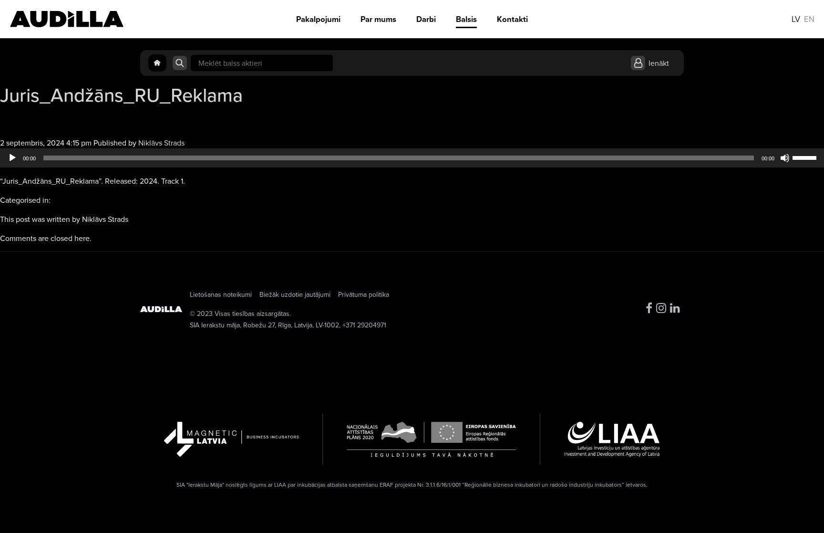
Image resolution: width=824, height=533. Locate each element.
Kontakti (512, 19)
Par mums (378, 19)
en (809, 18)
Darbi (426, 19)
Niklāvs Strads (161, 142)
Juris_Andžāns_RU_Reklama (121, 94)
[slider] (806, 157)
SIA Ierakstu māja (215, 325)
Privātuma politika (363, 294)
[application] (412, 157)
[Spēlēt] (12, 158)
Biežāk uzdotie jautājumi (294, 294)
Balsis (466, 19)
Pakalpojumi (318, 19)
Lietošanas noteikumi (221, 294)
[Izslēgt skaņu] (785, 158)
